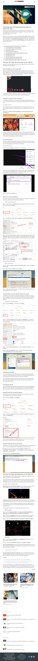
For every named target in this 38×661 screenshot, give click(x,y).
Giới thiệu (21, 651)
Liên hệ (22, 656)
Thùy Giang (4, 34)
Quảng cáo (24, 653)
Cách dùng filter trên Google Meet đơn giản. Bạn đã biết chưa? (16, 562)
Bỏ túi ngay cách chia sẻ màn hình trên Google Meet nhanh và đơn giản (18, 561)
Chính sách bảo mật (21, 652)
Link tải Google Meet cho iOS (10, 550)
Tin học (4, 25)
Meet (7, 36)
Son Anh (21, 586)
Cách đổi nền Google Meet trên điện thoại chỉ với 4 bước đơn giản (17, 559)
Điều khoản (19, 653)
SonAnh (8, 613)
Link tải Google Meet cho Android (11, 549)
